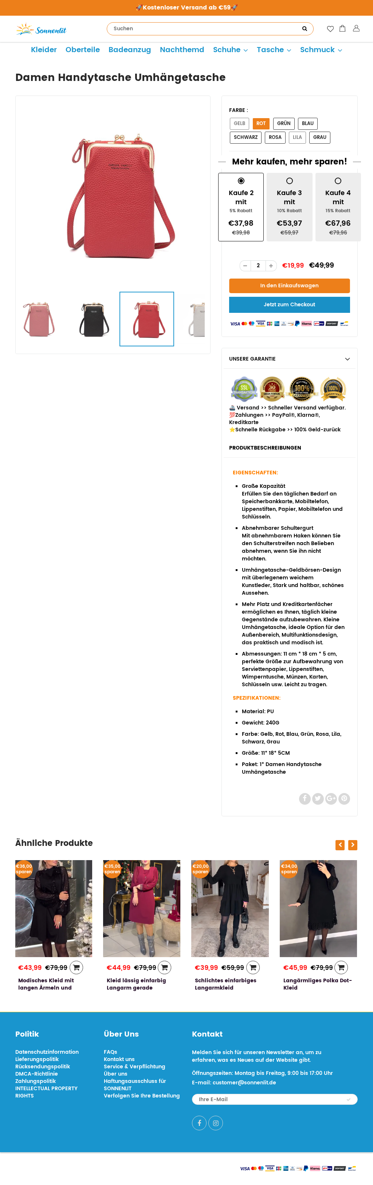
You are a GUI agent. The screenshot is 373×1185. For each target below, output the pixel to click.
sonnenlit (83, 1167)
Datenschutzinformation (47, 1052)
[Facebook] (199, 1123)
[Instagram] (215, 1123)
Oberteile (83, 50)
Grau (319, 137)
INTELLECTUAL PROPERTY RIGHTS (46, 1092)
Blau (308, 124)
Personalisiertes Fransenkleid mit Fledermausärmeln (310, 987)
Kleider (44, 50)
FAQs (110, 1052)
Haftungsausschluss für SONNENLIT (135, 1085)
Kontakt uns (119, 1059)
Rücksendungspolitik (42, 1066)
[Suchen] (304, 28)
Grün (284, 124)
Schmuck (317, 50)
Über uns (115, 1074)
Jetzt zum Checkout (289, 304)
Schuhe (226, 50)
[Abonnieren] (348, 1100)
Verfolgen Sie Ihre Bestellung (142, 1096)
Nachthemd (182, 50)
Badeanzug (130, 50)
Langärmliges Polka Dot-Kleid (230, 984)
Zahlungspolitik (35, 1081)
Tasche (270, 50)
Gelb (239, 124)
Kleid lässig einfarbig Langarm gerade (48, 984)
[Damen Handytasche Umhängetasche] (113, 195)
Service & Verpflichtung (134, 1066)
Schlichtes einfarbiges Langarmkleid (138, 984)
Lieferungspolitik (37, 1059)
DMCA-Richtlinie (36, 1074)
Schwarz (246, 137)
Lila (297, 137)
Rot (261, 124)
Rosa (275, 137)
